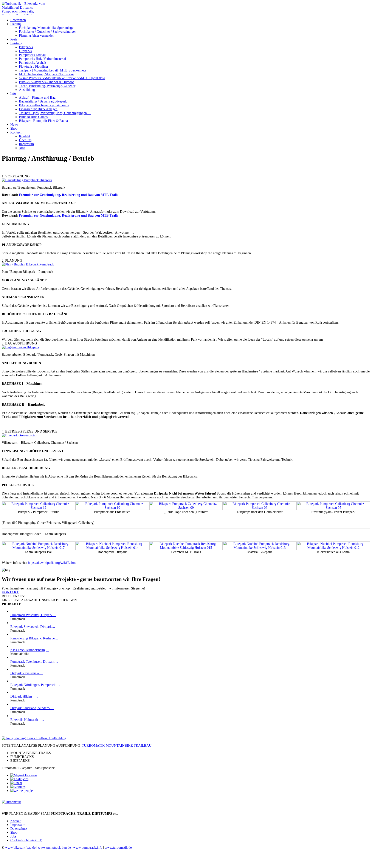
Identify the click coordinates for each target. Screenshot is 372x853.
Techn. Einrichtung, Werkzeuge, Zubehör (47, 86)
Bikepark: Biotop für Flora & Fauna (43, 121)
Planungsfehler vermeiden (36, 35)
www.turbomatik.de (118, 847)
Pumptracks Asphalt (32, 62)
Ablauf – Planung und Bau (37, 97)
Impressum (26, 144)
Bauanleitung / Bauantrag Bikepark (43, 101)
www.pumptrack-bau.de (55, 847)
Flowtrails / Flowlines (33, 66)
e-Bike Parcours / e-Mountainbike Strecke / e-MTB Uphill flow (62, 78)
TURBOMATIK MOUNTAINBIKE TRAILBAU (117, 745)
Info (13, 93)
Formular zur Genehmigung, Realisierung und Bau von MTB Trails (68, 195)
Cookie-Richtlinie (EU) (26, 840)
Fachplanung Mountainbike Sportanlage (46, 27)
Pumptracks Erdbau (32, 55)
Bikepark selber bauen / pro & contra (44, 105)
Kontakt (15, 132)
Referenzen (18, 20)
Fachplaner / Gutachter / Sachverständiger (47, 31)
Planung (16, 24)
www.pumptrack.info (88, 847)
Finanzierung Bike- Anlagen (38, 109)
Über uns (25, 140)
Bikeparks (26, 47)
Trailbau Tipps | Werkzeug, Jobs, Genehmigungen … (55, 113)
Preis (13, 39)
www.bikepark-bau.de (20, 847)
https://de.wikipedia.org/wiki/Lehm (51, 563)
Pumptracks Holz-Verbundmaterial (42, 58)
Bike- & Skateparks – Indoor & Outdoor (46, 82)
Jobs (22, 148)
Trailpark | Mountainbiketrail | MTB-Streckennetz (52, 70)
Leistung (16, 43)
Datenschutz (18, 828)
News (14, 124)
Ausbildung (27, 90)
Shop (13, 128)
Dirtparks (25, 51)
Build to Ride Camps (33, 117)
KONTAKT (10, 592)
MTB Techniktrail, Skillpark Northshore (46, 74)
